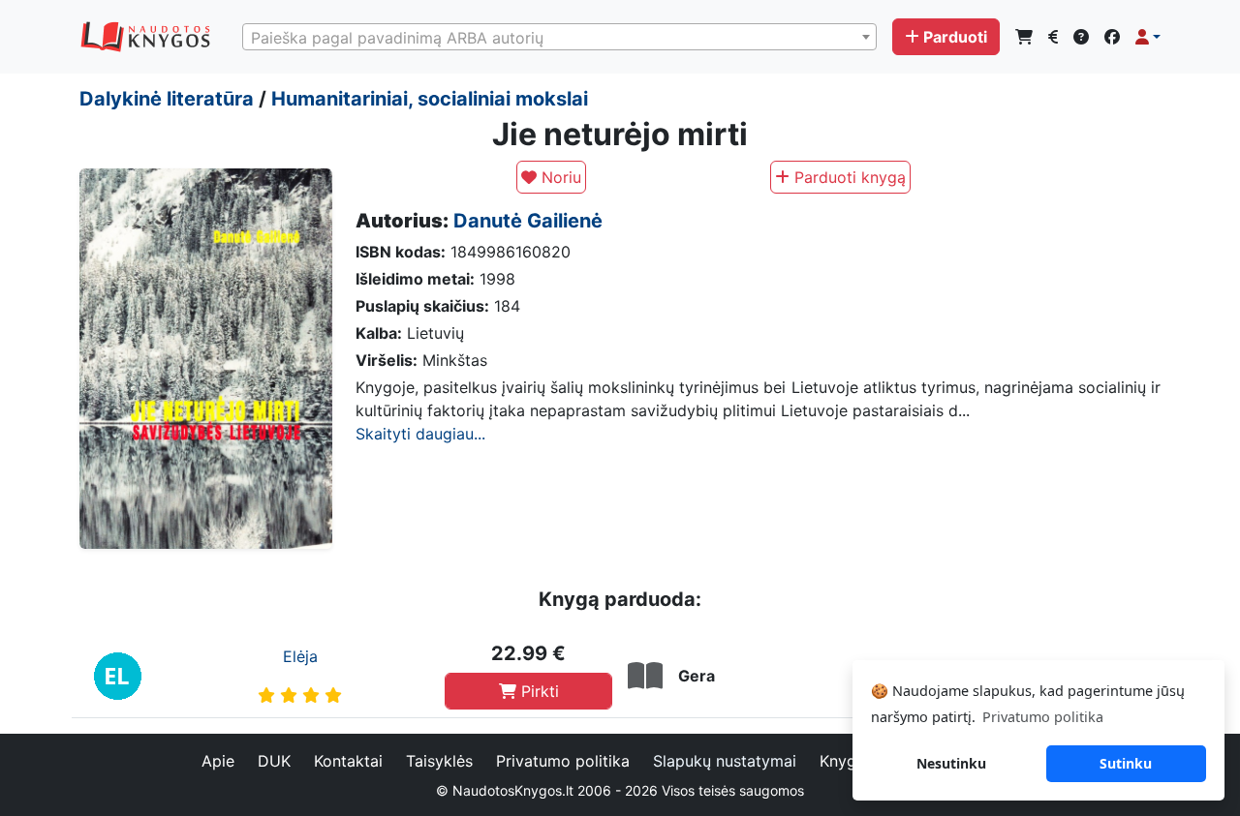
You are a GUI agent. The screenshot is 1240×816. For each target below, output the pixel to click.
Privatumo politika (563, 761)
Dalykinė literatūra (166, 98)
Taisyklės (439, 761)
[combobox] (559, 36)
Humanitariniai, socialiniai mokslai (429, 98)
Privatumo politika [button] (1042, 717)
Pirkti (537, 691)
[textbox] (559, 37)
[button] (1148, 37)
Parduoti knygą (848, 177)
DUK (274, 761)
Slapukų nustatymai (724, 761)
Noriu (559, 177)
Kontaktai (348, 761)
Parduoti (955, 36)
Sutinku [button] (1126, 763)
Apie (218, 761)
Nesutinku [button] (951, 763)
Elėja (300, 656)
